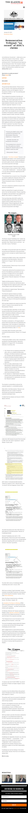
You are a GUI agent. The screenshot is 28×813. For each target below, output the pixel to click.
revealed (13, 157)
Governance (7, 34)
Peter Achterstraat (9, 595)
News (11, 34)
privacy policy (17, 808)
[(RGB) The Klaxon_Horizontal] (14, 1)
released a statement (14, 612)
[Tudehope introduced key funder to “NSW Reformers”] (21, 775)
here (19, 327)
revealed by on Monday (11, 603)
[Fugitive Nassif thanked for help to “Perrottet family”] (7, 775)
